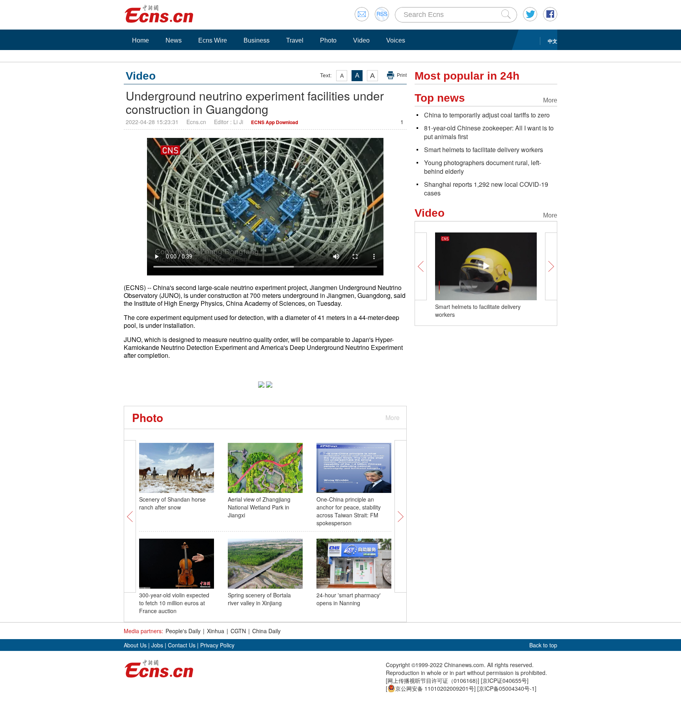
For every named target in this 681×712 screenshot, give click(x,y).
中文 (552, 41)
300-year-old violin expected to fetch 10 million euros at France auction (174, 603)
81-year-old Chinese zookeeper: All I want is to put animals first (489, 132)
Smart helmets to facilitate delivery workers (483, 149)
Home (140, 40)
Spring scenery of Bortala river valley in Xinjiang (259, 599)
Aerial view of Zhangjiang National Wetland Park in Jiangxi (259, 507)
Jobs (157, 645)
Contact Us (181, 645)
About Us (135, 645)
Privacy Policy (217, 645)
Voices (395, 40)
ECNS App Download (274, 122)
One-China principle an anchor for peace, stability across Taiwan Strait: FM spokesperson (348, 511)
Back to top (543, 645)
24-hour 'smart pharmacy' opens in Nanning (348, 599)
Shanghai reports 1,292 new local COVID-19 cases (486, 188)
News (174, 40)
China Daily (266, 631)
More (392, 417)
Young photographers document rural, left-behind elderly (482, 167)
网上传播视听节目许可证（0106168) (432, 680)
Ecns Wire (212, 40)
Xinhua (215, 631)
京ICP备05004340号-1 (507, 688)
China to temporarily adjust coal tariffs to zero (487, 114)
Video (361, 40)
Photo (328, 40)
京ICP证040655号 (504, 680)
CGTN (238, 631)
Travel (294, 40)
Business (257, 40)
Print (402, 75)
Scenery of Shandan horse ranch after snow (172, 503)
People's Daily (183, 631)
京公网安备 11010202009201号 (434, 688)
